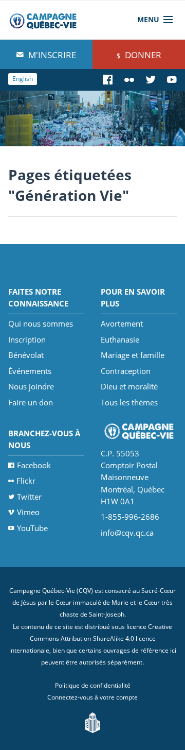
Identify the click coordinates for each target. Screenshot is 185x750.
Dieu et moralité (129, 386)
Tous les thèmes (129, 402)
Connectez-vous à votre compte (92, 697)
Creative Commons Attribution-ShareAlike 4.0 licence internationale (91, 639)
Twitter (29, 496)
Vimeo (28, 512)
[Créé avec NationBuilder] (92, 722)
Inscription (27, 339)
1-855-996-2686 (130, 517)
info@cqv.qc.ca (127, 532)
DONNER (142, 55)
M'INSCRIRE (51, 55)
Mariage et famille (132, 355)
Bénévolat (26, 355)
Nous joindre (31, 386)
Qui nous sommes (40, 323)
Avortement (122, 323)
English (22, 78)
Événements (29, 371)
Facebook (34, 465)
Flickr (25, 480)
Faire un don (30, 402)
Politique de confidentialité (93, 685)
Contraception (126, 371)
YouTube (32, 528)
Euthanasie (120, 339)
